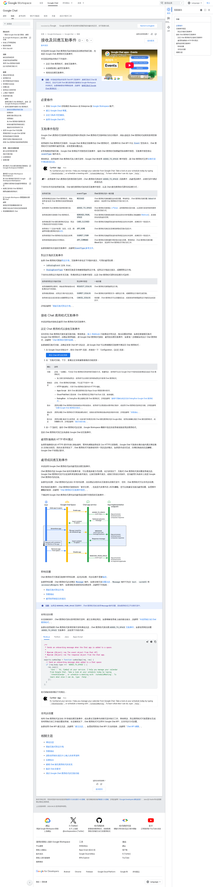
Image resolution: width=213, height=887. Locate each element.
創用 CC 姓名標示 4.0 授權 (76, 799)
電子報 (124, 850)
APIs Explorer (84, 858)
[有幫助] (152, 34)
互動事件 (130, 627)
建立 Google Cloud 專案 (56, 110)
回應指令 (50, 760)
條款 (38, 882)
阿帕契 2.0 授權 (103, 799)
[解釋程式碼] (147, 642)
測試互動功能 (80, 422)
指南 (12, 16)
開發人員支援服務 (43, 858)
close (209, 10)
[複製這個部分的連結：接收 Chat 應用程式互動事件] (81, 315)
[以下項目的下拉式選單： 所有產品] (72, 3)
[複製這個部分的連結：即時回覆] (53, 572)
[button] (16, 42)
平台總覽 (39, 846)
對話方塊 (66, 260)
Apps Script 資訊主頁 (87, 850)
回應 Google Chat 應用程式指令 (68, 408)
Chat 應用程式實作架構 (63, 340)
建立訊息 (79, 726)
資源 (79, 3)
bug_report (201, 10)
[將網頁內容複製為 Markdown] (87, 40)
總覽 (4, 16)
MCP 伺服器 (34, 16)
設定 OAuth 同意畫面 (55, 115)
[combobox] (172, 3)
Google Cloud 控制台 (87, 854)
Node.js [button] (46, 637)
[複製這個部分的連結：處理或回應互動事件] (70, 460)
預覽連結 (134, 412)
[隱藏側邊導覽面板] (29, 882)
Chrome (78, 872)
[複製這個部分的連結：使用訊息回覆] (55, 614)
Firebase (89, 872)
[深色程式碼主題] (151, 642)
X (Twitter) (126, 854)
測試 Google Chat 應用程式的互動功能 (62, 773)
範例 (45, 16)
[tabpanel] (99, 664)
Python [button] (57, 637)
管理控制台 (83, 846)
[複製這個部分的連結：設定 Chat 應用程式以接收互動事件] (82, 329)
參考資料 (22, 16)
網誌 (124, 846)
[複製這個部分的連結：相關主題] (55, 736)
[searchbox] (16, 24)
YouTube (125, 858)
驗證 (104, 577)
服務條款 (39, 862)
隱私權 (44, 882)
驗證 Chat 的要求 (53, 769)
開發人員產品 (41, 850)
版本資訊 (44, 45)
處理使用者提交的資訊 (56, 598)
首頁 (41, 3)
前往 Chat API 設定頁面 (58, 355)
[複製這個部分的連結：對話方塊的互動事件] (65, 255)
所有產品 (66, 3)
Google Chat (52, 3)
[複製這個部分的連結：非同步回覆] (55, 713)
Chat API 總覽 (133, 726)
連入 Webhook (93, 334)
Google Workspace (54, 34)
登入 (208, 3)
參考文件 (84, 248)
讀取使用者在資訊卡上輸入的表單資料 (63, 755)
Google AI (124, 872)
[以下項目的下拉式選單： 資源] (84, 3)
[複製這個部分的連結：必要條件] (55, 100)
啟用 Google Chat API (55, 119)
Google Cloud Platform (106, 872)
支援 (53, 16)
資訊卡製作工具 (66, 16)
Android (67, 872)
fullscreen (205, 10)
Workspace (24, 3)
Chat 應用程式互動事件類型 (73, 490)
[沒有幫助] (155, 34)
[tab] (46, 637)
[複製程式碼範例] (155, 642)
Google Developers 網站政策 (130, 799)
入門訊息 (114, 208)
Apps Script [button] (78, 637)
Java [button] (67, 637)
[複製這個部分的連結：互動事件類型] (61, 129)
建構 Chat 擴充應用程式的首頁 (59, 764)
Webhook (145, 215)
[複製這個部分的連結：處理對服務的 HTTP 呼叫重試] (75, 439)
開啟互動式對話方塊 (62, 306)
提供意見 (150, 41)
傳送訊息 (50, 742)
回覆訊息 (106, 582)
